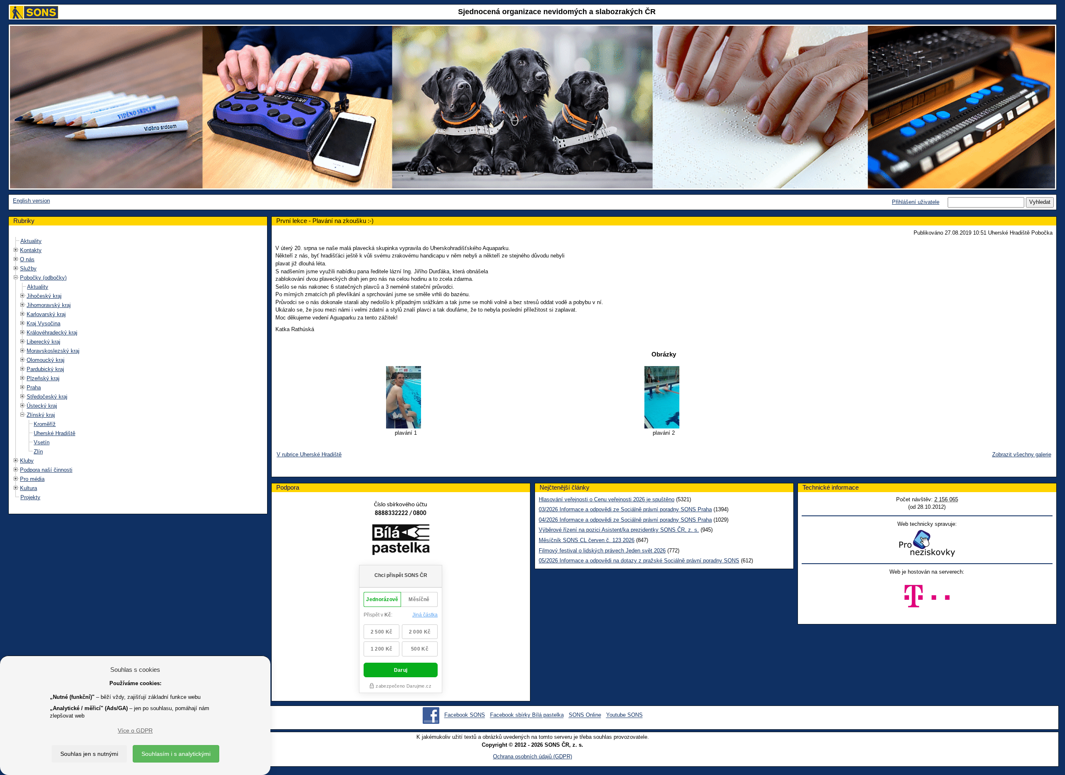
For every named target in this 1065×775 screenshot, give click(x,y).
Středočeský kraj (47, 397)
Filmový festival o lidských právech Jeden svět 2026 (602, 550)
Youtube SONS (624, 715)
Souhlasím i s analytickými (176, 753)
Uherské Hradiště (54, 433)
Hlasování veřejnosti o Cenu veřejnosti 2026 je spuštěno (606, 499)
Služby (28, 268)
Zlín (38, 451)
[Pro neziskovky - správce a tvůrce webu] (927, 543)
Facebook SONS (464, 715)
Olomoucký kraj (45, 360)
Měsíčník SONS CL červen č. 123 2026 (586, 540)
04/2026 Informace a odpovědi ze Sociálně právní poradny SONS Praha (625, 520)
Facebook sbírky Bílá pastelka (527, 715)
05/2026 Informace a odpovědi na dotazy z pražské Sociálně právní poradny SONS (639, 560)
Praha (34, 387)
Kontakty (31, 250)
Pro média (32, 479)
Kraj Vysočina (43, 323)
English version (31, 201)
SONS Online (585, 715)
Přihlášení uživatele (915, 202)
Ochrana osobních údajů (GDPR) (532, 756)
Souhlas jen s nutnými (89, 753)
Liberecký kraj (43, 342)
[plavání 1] (405, 397)
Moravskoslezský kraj (53, 351)
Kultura (28, 488)
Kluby (27, 461)
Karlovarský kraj (46, 314)
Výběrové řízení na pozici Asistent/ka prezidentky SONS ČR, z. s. (619, 530)
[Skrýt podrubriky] (15, 278)
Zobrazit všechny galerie (1021, 454)
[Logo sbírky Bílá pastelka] (401, 541)
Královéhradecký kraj (52, 332)
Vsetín (42, 442)
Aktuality (31, 241)
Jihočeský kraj (44, 296)
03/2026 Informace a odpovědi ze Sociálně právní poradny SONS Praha (625, 509)
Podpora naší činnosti (46, 470)
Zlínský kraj (41, 415)
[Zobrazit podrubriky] (15, 250)
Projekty (30, 497)
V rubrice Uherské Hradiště (309, 454)
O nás (27, 259)
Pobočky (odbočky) (43, 278)
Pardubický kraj (45, 369)
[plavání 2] (663, 397)
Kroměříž (45, 424)
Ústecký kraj (42, 406)
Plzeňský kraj (43, 378)
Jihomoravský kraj (49, 305)
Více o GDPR (135, 730)
